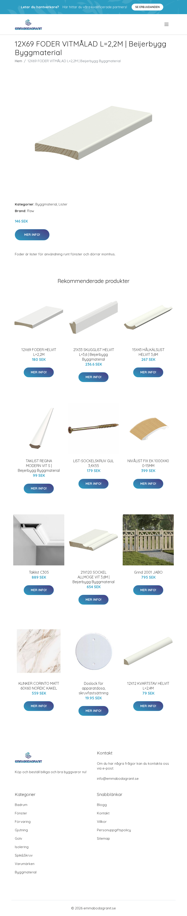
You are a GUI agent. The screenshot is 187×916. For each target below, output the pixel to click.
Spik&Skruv (24, 855)
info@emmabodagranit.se (118, 778)
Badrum (21, 805)
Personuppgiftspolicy (114, 830)
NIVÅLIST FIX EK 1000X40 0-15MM (148, 463)
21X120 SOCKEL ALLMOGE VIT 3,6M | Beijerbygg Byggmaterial (93, 577)
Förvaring (23, 821)
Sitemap (103, 838)
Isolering (22, 847)
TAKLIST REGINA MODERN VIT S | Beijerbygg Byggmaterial (39, 466)
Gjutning (21, 830)
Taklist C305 (39, 572)
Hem (18, 61)
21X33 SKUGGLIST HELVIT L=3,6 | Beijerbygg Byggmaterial (93, 354)
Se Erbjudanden (147, 7)
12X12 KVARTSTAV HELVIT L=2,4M (148, 685)
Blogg (102, 805)
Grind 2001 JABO (148, 572)
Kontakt (103, 813)
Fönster (21, 813)
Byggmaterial (46, 204)
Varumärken (24, 864)
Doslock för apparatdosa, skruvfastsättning (93, 688)
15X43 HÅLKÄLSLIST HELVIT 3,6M (148, 352)
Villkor (102, 821)
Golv (18, 838)
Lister (63, 204)
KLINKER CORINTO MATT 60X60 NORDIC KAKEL (38, 685)
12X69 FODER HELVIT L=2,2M (38, 352)
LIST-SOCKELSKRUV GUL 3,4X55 (93, 463)
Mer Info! (32, 235)
